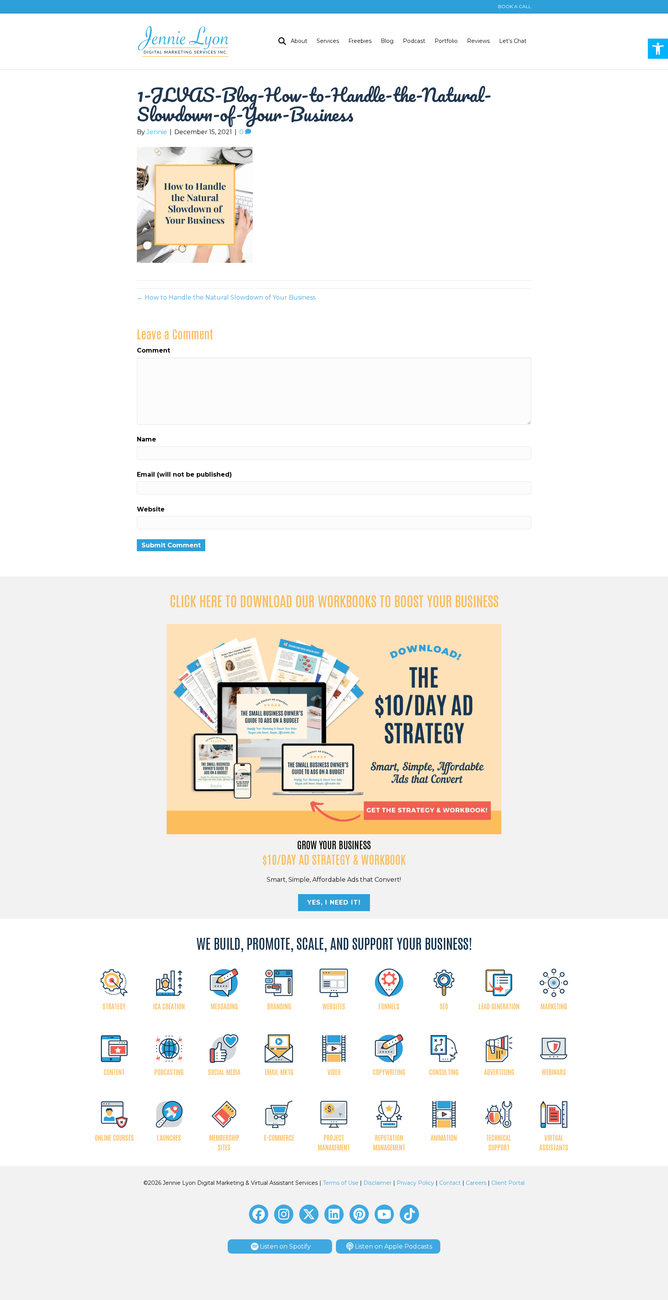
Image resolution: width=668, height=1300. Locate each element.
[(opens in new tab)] (334, 729)
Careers (476, 1182)
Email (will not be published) (184, 474)
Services (328, 40)
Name (146, 439)
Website (151, 509)
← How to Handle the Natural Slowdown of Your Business (226, 297)
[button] (658, 49)
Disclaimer (377, 1182)
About (299, 40)
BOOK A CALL (514, 6)
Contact (450, 1182)
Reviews (478, 40)
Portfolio (446, 40)
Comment (153, 350)
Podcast (414, 40)
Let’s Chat (513, 40)
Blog (387, 40)
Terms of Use (340, 1182)
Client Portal (508, 1182)
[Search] (280, 41)
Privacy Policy (415, 1182)
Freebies (359, 40)
